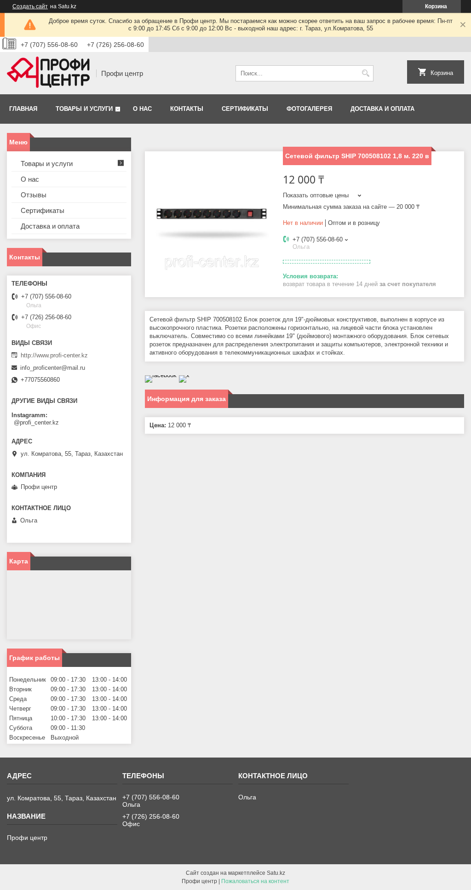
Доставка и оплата (382, 108)
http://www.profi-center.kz (54, 355)
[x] (184, 375)
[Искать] (365, 73)
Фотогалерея (309, 108)
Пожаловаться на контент (255, 881)
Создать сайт (30, 6)
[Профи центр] (48, 73)
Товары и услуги (84, 108)
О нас (142, 108)
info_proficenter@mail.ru (52, 367)
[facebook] (161, 375)
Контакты (186, 108)
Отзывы (33, 195)
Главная (23, 108)
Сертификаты (245, 108)
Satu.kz (276, 873)
